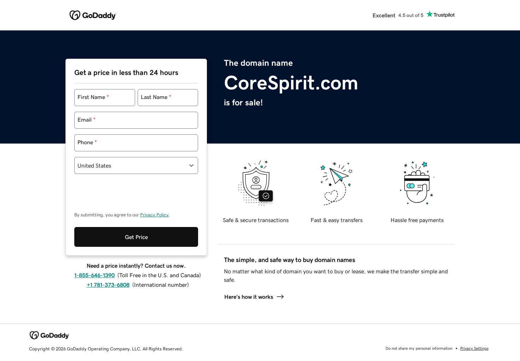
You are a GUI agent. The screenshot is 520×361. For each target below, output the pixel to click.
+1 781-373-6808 (108, 284)
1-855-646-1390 (94, 275)
